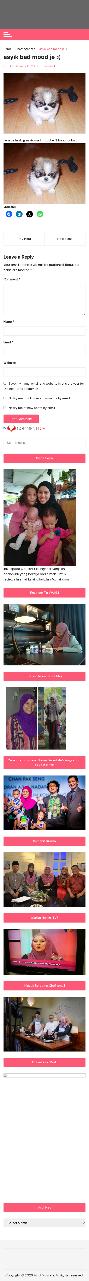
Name (9, 322)
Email (8, 342)
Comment (12, 279)
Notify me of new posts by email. (32, 408)
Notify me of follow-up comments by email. (39, 398)
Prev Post (24, 239)
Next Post (64, 239)
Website (10, 363)
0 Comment (46, 66)
